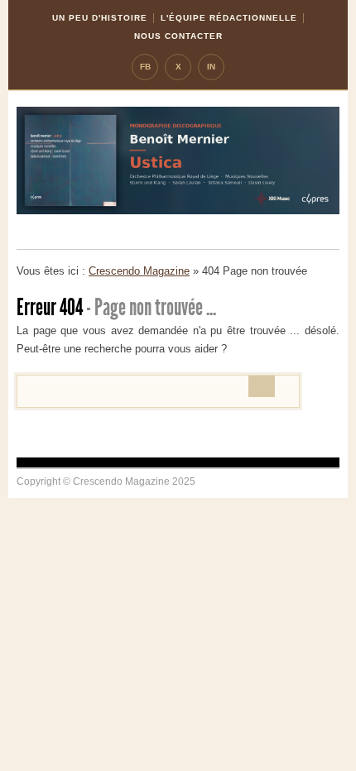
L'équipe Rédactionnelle (229, 17)
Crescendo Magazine (139, 271)
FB (145, 66)
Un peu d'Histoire (99, 17)
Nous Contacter (178, 36)
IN (211, 66)
